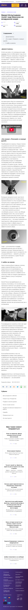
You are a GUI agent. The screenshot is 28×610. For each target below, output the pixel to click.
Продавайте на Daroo (21, 1)
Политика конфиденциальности (8, 580)
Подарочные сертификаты (6, 591)
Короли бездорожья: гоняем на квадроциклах (14, 541)
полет (18, 246)
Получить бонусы (7, 583)
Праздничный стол (8, 415)
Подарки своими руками (10, 401)
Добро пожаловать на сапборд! (14, 557)
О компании (6, 572)
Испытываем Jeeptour (14, 451)
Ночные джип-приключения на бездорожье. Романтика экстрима (14, 485)
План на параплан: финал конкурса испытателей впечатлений (14, 435)
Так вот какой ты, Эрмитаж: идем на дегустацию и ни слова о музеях (14, 466)
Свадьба (5, 412)
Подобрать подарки (15, 5)
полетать (3, 54)
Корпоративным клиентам (7, 1)
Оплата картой (18, 572)
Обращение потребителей (6, 575)
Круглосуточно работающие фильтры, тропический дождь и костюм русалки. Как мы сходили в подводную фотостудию (14, 505)
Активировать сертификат (6, 586)
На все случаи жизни (8, 404)
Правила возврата (19, 590)
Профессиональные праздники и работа (12, 408)
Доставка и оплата (19, 579)
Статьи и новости (19, 588)
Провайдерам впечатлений (18, 582)
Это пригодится (7, 418)
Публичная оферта (7, 577)
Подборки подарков (8, 588)
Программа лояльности (18, 586)
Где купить (17, 574)
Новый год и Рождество (9, 398)
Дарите (3, 374)
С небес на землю (11, 43)
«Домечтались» (10, 36)
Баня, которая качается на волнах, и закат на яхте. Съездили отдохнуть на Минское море (14, 524)
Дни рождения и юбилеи (10, 395)
